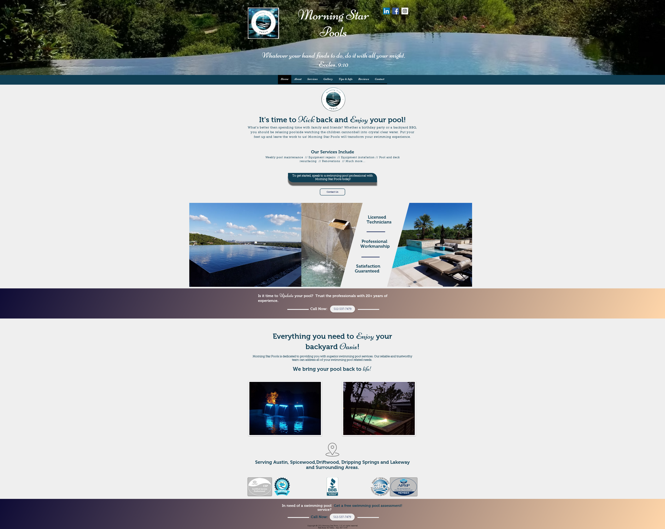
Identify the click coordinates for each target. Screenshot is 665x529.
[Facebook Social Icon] (395, 11)
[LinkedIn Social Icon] (386, 11)
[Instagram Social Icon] (404, 11)
